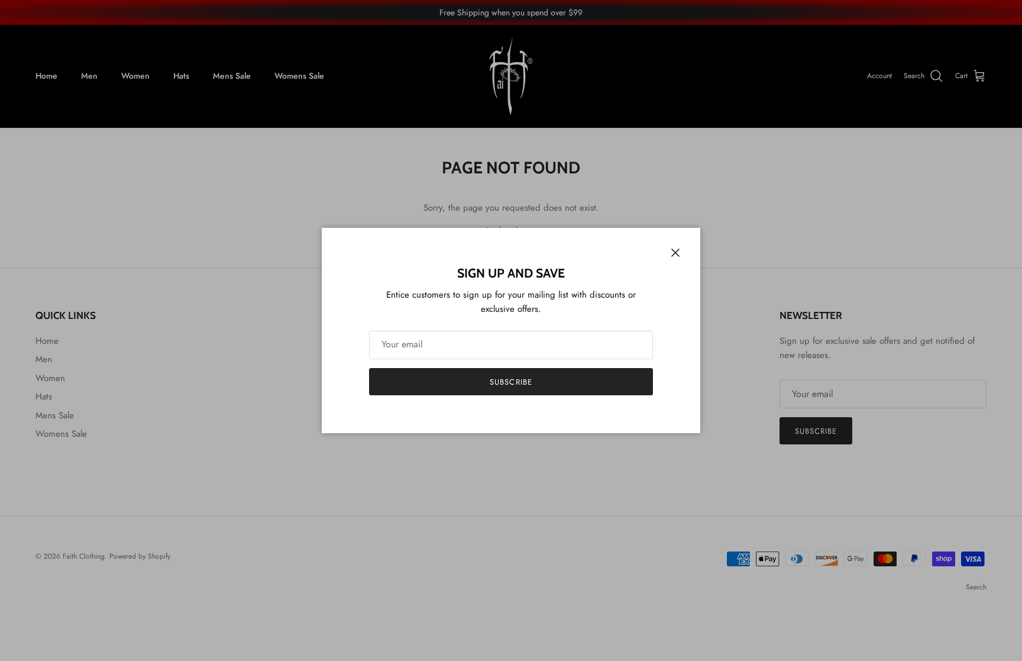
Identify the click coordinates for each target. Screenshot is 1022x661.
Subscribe (511, 382)
